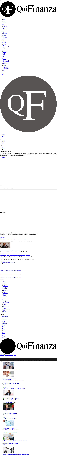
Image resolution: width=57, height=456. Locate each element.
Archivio (15, 355)
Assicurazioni (4, 59)
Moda (4, 32)
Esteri (2, 298)
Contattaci (6, 355)
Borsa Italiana (4, 51)
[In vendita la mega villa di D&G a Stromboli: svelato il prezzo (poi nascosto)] (29, 379)
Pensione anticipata (5, 290)
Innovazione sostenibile (6, 46)
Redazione (3, 312)
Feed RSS (12, 355)
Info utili (3, 36)
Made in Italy (3, 322)
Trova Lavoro (4, 25)
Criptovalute (4, 308)
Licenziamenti (3, 325)
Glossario (3, 56)
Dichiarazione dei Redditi (6, 60)
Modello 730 (3, 334)
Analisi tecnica (3, 157)
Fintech (4, 70)
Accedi (1, 145)
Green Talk (4, 301)
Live (0, 238)
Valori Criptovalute (5, 67)
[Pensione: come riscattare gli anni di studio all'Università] (29, 414)
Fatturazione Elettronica (6, 61)
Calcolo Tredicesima (5, 66)
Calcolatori (3, 64)
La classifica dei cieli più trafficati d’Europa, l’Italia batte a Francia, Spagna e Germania (10, 277)
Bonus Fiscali (4, 22)
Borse (2, 147)
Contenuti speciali (2, 355)
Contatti (2, 74)
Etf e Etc (4, 53)
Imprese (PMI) (5, 282)
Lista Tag (3, 337)
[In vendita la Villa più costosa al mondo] (29, 444)
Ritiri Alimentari (5, 37)
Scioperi (4, 38)
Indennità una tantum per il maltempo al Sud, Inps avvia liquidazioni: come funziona (10, 270)
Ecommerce (3, 320)
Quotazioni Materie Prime (6, 68)
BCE (2, 328)
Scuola (2, 318)
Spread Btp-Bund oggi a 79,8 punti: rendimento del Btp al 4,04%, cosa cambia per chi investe (15, 255)
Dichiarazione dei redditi (5, 316)
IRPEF (2, 326)
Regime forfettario (5, 286)
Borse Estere (4, 52)
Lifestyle (3, 31)
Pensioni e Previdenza (5, 63)
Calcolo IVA (4, 65)
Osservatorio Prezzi (4, 42)
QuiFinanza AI (3, 28)
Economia (3, 280)
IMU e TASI (3, 329)
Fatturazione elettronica (4, 331)
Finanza (4, 18)
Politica (2, 40)
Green (2, 299)
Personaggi (3, 39)
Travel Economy (5, 33)
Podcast (2, 57)
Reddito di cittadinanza (4, 319)
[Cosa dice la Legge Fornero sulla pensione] (29, 406)
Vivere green (4, 48)
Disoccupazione (5, 294)
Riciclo (4, 47)
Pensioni (3, 24)
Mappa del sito (9, 355)
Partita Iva (4, 62)
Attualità (3, 73)
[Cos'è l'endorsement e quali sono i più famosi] (29, 374)
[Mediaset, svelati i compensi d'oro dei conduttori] (29, 384)
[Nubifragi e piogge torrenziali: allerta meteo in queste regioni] (29, 398)
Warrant (4, 54)
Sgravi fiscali (3, 321)
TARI (2, 335)
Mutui (4, 310)
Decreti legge (3, 315)
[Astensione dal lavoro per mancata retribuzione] (29, 393)
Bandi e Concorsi (5, 26)
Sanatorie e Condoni (4, 323)
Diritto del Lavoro (5, 293)
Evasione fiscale (5, 285)
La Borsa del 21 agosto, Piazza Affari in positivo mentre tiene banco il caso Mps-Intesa (13, 239)
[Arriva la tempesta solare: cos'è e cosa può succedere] (29, 428)
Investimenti (4, 19)
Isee (2, 332)
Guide (2, 58)
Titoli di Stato (3, 135)
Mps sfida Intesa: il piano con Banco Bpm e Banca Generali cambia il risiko (12, 250)
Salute (2, 72)
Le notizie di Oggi (4, 336)
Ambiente (4, 44)
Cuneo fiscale (3, 333)
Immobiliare (3, 29)
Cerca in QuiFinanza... (2, 354)
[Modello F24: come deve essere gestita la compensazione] (29, 423)
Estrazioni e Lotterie (5, 287)
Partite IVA (4, 295)
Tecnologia (3, 69)
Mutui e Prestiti (5, 296)
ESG (3, 45)
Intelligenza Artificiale (5, 306)
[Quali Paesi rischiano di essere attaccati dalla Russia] (29, 417)
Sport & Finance (4, 35)
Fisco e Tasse (3, 21)
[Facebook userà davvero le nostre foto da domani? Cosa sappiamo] (29, 365)
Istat (2, 330)
